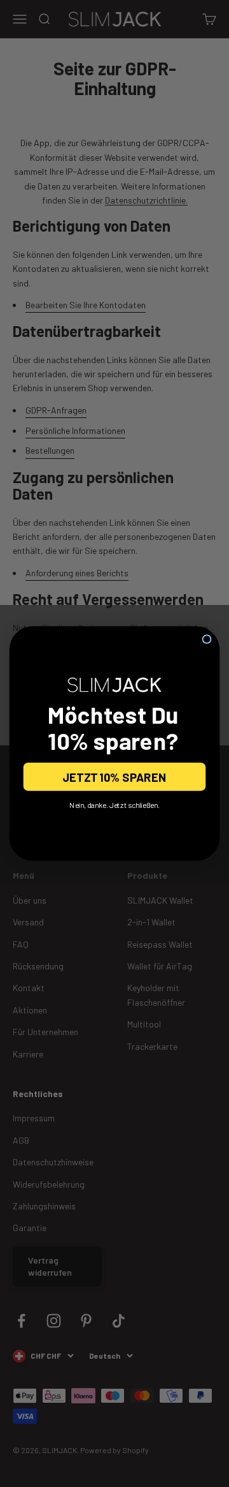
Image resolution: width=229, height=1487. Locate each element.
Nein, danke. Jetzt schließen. (114, 804)
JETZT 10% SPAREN (114, 777)
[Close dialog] (207, 639)
